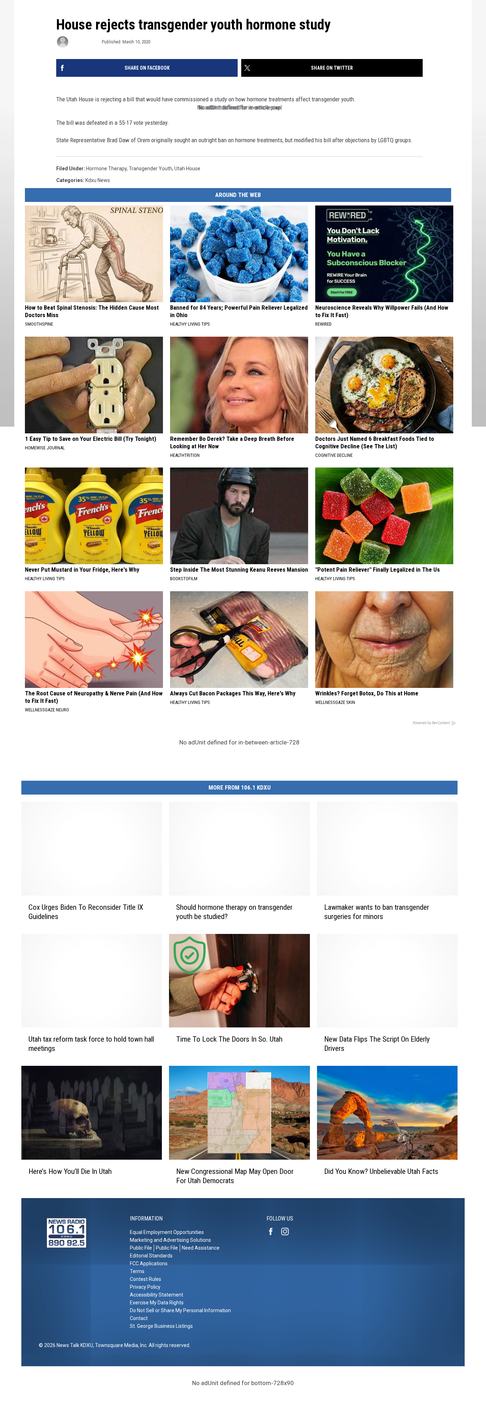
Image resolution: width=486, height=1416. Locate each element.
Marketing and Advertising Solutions (170, 1240)
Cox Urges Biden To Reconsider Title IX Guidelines (85, 912)
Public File (141, 1248)
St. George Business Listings (161, 1326)
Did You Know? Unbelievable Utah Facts (381, 1171)
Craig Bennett (84, 41)
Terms (137, 1271)
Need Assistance (201, 1248)
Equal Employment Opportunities (167, 1232)
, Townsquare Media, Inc (120, 1345)
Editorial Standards (151, 1256)
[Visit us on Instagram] (288, 1231)
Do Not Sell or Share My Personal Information (180, 1310)
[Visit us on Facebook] (273, 1231)
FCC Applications (149, 1263)
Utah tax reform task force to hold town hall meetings (91, 1044)
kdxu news (97, 180)
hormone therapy (106, 168)
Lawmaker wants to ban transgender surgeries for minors (376, 912)
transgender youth (150, 168)
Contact (139, 1318)
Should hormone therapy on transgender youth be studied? (234, 912)
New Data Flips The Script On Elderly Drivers (377, 1044)
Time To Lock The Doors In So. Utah (229, 1039)
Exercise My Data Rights (157, 1302)
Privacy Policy (145, 1287)
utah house (187, 168)
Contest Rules (145, 1279)
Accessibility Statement (156, 1295)
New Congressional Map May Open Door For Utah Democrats (235, 1176)
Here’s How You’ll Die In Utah (70, 1171)
